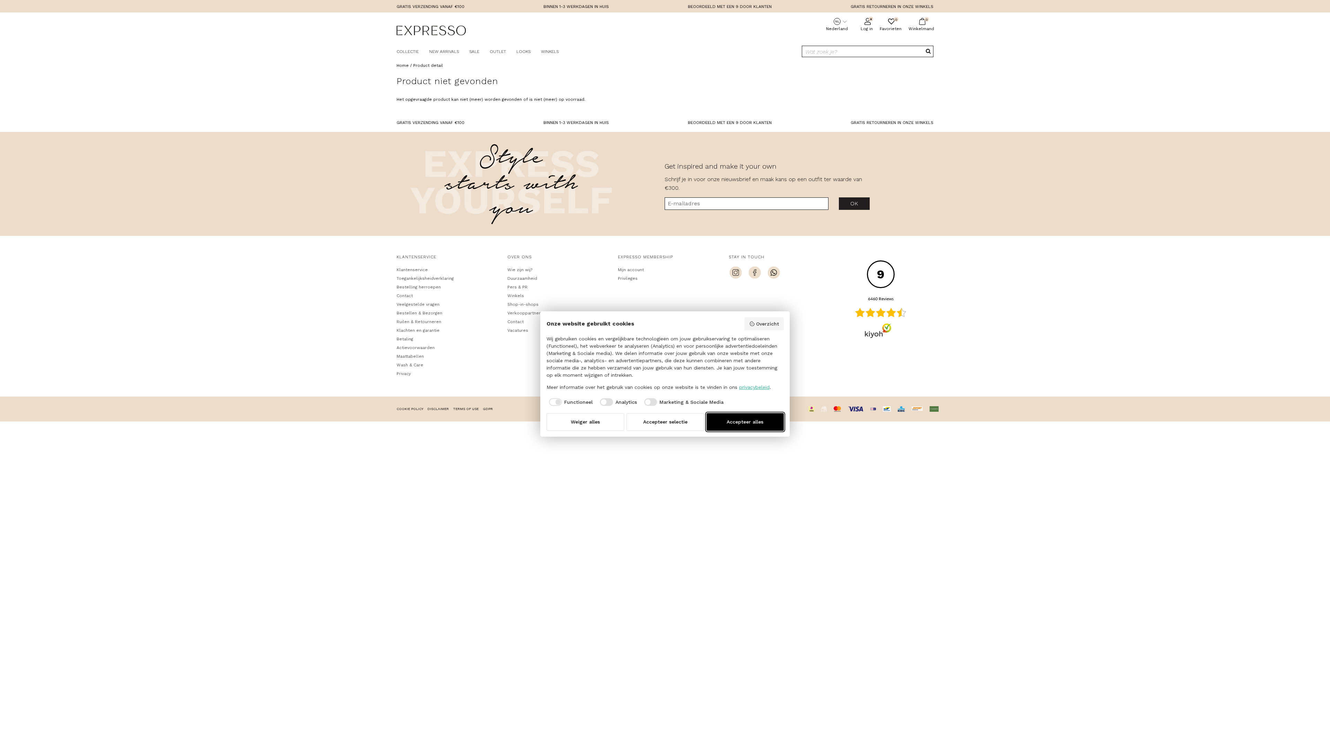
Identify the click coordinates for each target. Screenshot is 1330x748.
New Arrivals (444, 51)
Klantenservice (412, 269)
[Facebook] (755, 274)
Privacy (404, 373)
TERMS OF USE (466, 409)
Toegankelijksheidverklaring (425, 278)
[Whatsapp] (774, 274)
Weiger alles (585, 422)
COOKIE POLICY (410, 409)
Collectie (408, 51)
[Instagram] (736, 274)
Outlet (498, 51)
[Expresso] (431, 31)
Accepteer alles (745, 422)
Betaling (405, 339)
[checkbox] (570, 402)
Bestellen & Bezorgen (419, 313)
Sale (474, 51)
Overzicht (767, 324)
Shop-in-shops (523, 304)
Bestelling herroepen (419, 287)
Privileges (628, 278)
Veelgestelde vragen (418, 304)
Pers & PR (517, 287)
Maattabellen (410, 356)
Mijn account (631, 269)
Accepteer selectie (665, 422)
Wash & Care (410, 365)
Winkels (550, 51)
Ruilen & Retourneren (419, 321)
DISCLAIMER (438, 409)
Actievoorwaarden (416, 347)
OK (854, 203)
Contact (405, 295)
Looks (523, 51)
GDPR (488, 409)
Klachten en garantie (418, 330)
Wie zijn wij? (519, 269)
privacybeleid (754, 387)
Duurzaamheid (522, 278)
